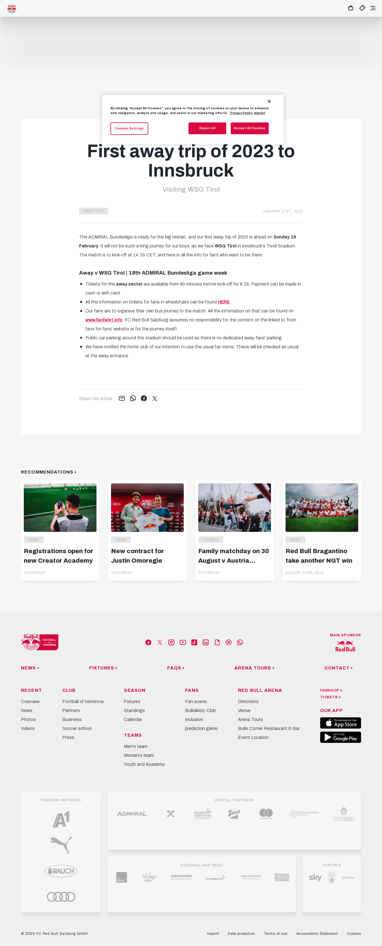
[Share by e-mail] (121, 399)
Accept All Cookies (250, 128)
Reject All (207, 128)
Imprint (259, 113)
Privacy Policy (241, 113)
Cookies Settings (129, 128)
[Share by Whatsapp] (133, 398)
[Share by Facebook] (144, 398)
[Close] (269, 101)
